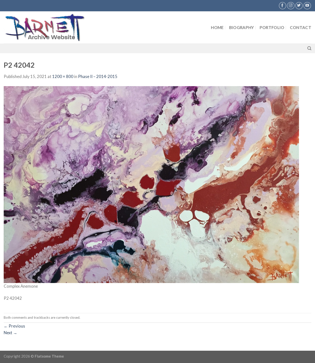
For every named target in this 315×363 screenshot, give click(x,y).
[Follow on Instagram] (291, 6)
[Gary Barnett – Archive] (53, 27)
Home (217, 27)
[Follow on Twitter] (299, 6)
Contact (300, 27)
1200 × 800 (62, 76)
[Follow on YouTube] (307, 6)
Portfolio (272, 27)
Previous (14, 326)
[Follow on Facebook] (282, 6)
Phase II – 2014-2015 (97, 76)
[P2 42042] (151, 184)
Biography (241, 27)
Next (10, 332)
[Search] (309, 48)
